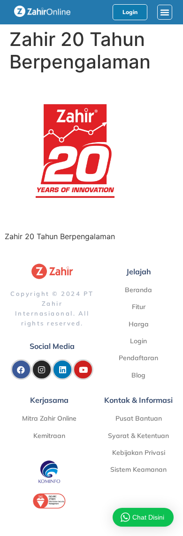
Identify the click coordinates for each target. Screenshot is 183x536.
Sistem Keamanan (138, 469)
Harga (139, 324)
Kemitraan (49, 435)
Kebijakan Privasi (138, 452)
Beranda (138, 290)
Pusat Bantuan (138, 418)
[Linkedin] (62, 369)
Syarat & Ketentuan (138, 435)
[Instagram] (41, 369)
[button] (164, 12)
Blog (138, 375)
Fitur (138, 306)
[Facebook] (21, 369)
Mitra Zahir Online (49, 418)
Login (138, 341)
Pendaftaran (138, 358)
